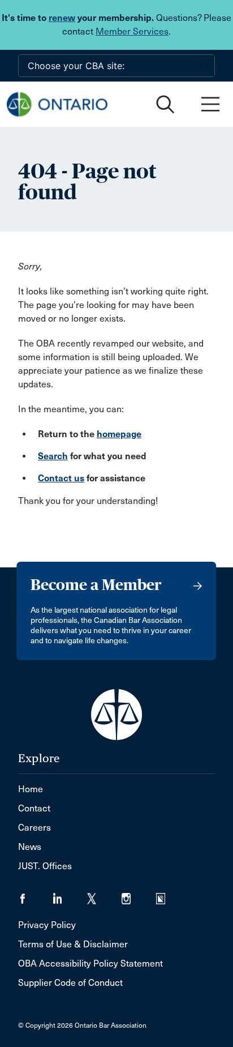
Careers (34, 827)
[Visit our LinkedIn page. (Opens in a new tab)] (70, 895)
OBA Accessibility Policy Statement (90, 963)
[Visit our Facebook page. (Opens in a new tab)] (35, 895)
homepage (119, 434)
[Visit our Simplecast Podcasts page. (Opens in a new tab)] (167, 895)
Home (30, 789)
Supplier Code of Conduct (70, 982)
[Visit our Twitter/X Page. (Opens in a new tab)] (104, 895)
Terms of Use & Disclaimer (73, 944)
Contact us (61, 478)
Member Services (132, 31)
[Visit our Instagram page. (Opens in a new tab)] (139, 895)
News (29, 846)
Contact (34, 808)
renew (62, 17)
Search (53, 456)
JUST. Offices (45, 866)
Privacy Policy (47, 925)
